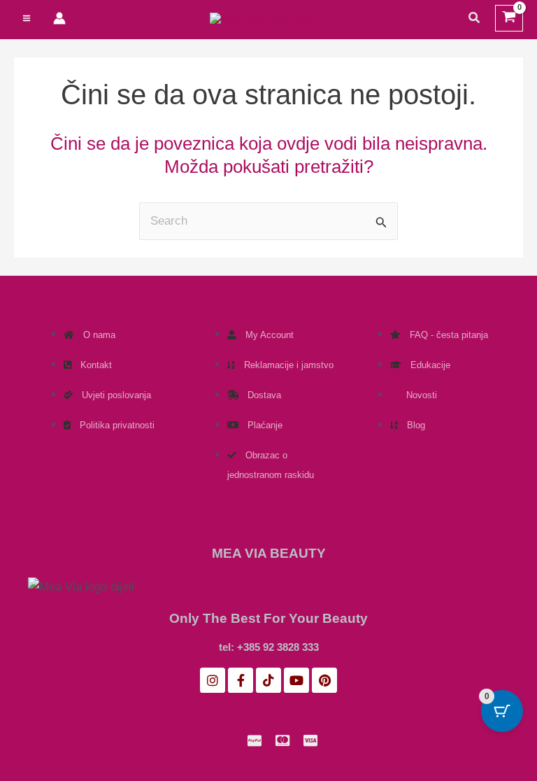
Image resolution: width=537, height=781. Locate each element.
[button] (474, 18)
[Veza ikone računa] (59, 18)
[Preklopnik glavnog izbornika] (26, 18)
